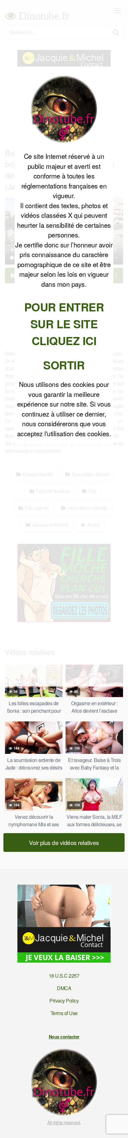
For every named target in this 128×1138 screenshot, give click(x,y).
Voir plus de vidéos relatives (64, 842)
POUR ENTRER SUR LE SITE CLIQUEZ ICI (64, 324)
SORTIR (64, 365)
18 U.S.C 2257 (64, 975)
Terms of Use (64, 1013)
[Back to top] (117, 1124)
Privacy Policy (64, 1000)
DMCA (64, 988)
